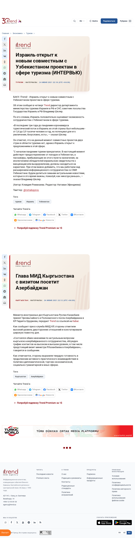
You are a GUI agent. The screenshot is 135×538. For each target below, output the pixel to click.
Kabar (76, 321)
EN (120, 533)
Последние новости (44, 474)
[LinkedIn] (34, 522)
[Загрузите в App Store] (104, 522)
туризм (18, 202)
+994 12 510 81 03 (10, 502)
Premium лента (42, 478)
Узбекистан (44, 202)
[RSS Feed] (40, 522)
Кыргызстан (20, 376)
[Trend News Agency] (10, 472)
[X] (17, 522)
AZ (124, 533)
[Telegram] (28, 522)
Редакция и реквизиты (71, 478)
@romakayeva (31, 190)
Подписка (91, 474)
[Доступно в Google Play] (123, 522)
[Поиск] (74, 21)
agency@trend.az (9, 505)
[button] (4, 38)
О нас (64, 474)
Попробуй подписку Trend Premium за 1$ (39, 228)
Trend (47, 105)
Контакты (66, 482)
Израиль (30, 202)
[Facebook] (11, 522)
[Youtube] (23, 522)
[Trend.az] (11, 21)
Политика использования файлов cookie (118, 498)
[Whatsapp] (5, 522)
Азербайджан (37, 376)
